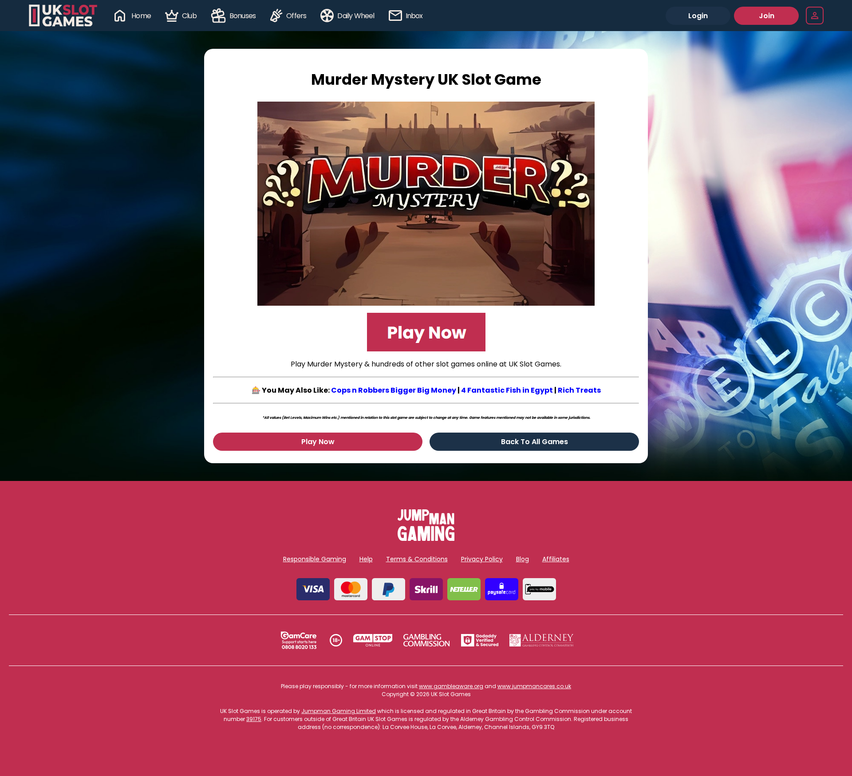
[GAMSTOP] (373, 640)
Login (698, 16)
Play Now (318, 442)
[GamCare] (299, 640)
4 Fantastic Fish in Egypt (507, 390)
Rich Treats (579, 390)
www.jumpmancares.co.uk (534, 686)
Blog (522, 559)
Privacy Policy (482, 559)
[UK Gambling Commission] (426, 640)
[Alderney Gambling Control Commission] (541, 640)
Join (766, 16)
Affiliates (555, 559)
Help (366, 559)
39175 (253, 719)
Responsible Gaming (314, 559)
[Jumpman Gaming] (426, 538)
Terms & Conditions (417, 559)
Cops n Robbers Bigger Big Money (393, 390)
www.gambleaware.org (451, 686)
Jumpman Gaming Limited (338, 711)
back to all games (534, 442)
